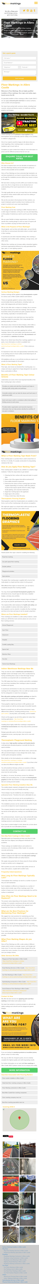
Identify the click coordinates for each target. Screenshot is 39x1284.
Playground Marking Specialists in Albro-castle (17, 1252)
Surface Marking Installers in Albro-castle (14, 1247)
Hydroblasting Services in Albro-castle (13, 1280)
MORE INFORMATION (19, 1070)
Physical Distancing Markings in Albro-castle (15, 1282)
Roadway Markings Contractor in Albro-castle (17, 1256)
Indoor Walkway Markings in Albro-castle (15, 1278)
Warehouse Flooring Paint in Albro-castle (15, 1276)
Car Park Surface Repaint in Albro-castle (15, 1272)
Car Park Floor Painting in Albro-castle (15, 1271)
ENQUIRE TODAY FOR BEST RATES (19, 157)
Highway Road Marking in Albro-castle (15, 1261)
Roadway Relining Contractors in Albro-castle (17, 1263)
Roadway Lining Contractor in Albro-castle (16, 1258)
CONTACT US (19, 831)
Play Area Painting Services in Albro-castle (16, 1250)
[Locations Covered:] (2, 2)
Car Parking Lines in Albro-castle (13, 1269)
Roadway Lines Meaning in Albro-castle (15, 1260)
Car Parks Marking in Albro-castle (13, 1267)
